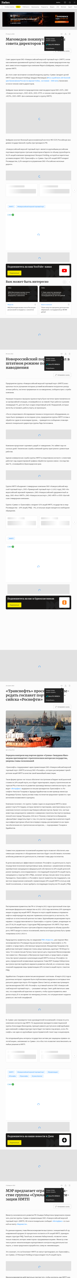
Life (57, 7)
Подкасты (44, 7)
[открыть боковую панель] (65, 2)
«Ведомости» (22, 1172)
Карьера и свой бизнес (14, 584)
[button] (74, 2)
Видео (52, 7)
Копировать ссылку (64, 51)
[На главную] (6, 2)
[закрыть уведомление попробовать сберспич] (61, 39)
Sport (70, 7)
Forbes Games (12, 7)
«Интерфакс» (16, 736)
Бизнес (43, 584)
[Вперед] (74, 138)
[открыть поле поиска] (69, 2)
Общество (10, 252)
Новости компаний (46, 252)
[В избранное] (68, 134)
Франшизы (35, 7)
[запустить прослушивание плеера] (61, 34)
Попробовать (50, 48)
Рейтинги (26, 7)
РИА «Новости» (47, 888)
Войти (58, 2)
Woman (63, 7)
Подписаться (14, 221)
